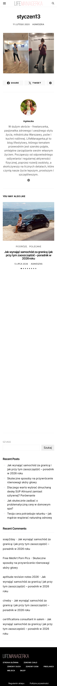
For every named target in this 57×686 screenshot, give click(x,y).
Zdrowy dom (32, 666)
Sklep (23, 671)
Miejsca (11, 671)
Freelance (49, 666)
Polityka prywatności (39, 683)
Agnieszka (38, 24)
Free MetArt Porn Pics (16, 558)
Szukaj (7, 442)
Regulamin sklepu (16, 683)
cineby (7, 600)
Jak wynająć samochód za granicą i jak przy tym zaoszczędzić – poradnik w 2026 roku (28, 255)
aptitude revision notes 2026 (21, 576)
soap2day (9, 539)
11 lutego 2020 (21, 24)
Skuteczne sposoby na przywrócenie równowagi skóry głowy (30, 480)
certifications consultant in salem (23, 619)
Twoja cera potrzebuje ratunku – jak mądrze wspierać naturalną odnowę (29, 515)
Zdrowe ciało (30, 662)
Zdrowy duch (14, 666)
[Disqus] (28, 314)
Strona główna (11, 662)
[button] (21, 268)
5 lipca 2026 (21, 264)
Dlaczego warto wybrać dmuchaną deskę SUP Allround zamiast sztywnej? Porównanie (29, 491)
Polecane (35, 246)
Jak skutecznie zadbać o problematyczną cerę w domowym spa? (28, 504)
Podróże (21, 246)
